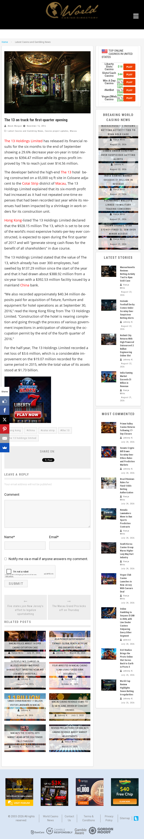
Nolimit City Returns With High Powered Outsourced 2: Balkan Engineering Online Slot (127, 345)
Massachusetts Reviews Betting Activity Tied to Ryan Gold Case (118, 129)
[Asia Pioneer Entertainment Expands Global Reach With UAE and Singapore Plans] (70, 630)
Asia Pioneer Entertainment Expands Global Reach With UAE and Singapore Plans (69, 643)
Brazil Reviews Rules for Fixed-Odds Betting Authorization (127, 486)
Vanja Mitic (18, 653)
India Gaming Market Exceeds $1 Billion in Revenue (118, 179)
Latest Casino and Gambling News (25, 131)
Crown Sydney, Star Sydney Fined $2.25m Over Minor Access (118, 229)
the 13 (66, 430)
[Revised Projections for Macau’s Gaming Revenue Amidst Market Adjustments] (70, 724)
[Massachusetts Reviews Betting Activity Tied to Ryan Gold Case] (108, 271)
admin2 (127, 640)
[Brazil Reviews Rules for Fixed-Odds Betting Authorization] (108, 483)
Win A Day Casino (109, 82)
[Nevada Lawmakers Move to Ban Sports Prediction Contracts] (108, 513)
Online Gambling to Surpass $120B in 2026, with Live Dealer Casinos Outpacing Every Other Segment (127, 622)
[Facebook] (4, 410)
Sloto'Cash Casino (109, 74)
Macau (73, 131)
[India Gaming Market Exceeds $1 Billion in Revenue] (108, 376)
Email (54, 537)
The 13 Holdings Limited (23, 141)
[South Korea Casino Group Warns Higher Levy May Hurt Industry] (108, 548)
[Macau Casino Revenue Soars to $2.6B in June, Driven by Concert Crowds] (70, 693)
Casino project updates (56, 131)
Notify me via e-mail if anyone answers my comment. (48, 559)
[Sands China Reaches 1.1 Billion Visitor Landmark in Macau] (25, 693)
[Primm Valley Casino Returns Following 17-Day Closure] (108, 427)
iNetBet (109, 90)
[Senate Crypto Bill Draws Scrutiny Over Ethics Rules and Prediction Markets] (108, 452)
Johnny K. (61, 653)
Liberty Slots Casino (109, 66)
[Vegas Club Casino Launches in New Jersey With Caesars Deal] (108, 578)
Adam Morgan (15, 126)
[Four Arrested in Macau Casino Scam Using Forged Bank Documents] (70, 662)
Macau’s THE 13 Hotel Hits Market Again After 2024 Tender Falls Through (25, 737)
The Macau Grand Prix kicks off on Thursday (69, 608)
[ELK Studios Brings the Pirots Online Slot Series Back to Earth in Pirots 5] (108, 654)
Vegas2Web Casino (109, 98)
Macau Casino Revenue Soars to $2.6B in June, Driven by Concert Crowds (70, 705)
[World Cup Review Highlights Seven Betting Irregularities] (108, 685)
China (24, 285)
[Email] (4, 438)
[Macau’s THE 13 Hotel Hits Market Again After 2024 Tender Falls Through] (25, 724)
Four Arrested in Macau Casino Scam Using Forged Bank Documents (69, 669)
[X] (4, 419)
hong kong (14, 430)
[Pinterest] (4, 429)
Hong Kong (13, 220)
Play (129, 66)
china (31, 430)
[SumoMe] (4, 447)
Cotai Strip (30, 183)
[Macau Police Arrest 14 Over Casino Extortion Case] (25, 630)
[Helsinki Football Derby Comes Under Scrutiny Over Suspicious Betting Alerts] (108, 305)
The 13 (66, 172)
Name (9, 537)
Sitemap (125, 818)
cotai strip (48, 430)
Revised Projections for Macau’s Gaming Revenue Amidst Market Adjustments (69, 732)
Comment (11, 494)
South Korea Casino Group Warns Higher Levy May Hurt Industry (127, 551)
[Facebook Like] (4, 401)
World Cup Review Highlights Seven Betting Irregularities (127, 688)
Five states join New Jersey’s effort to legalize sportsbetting (26, 610)
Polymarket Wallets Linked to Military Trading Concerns (118, 204)
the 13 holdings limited (22, 438)
